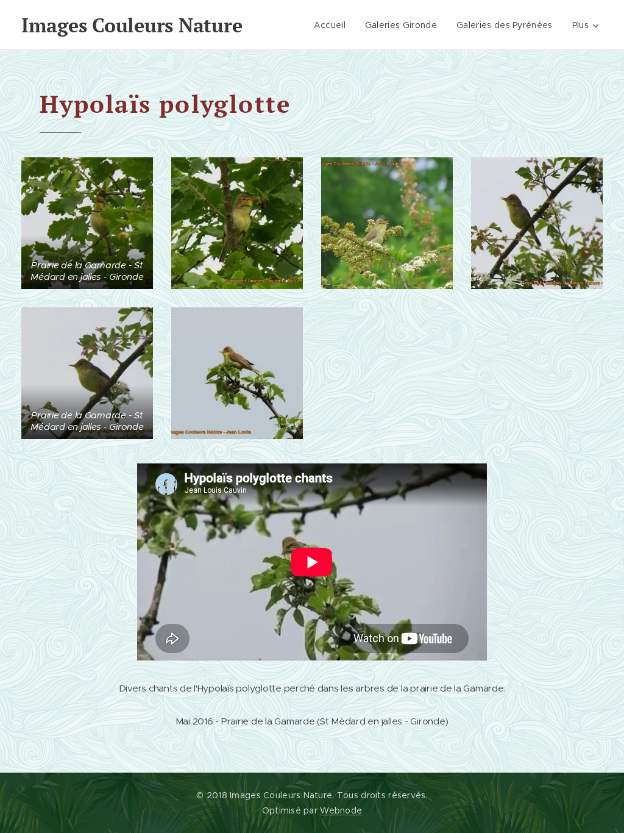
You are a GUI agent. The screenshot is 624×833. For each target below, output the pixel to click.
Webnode (341, 810)
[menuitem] (333, 25)
